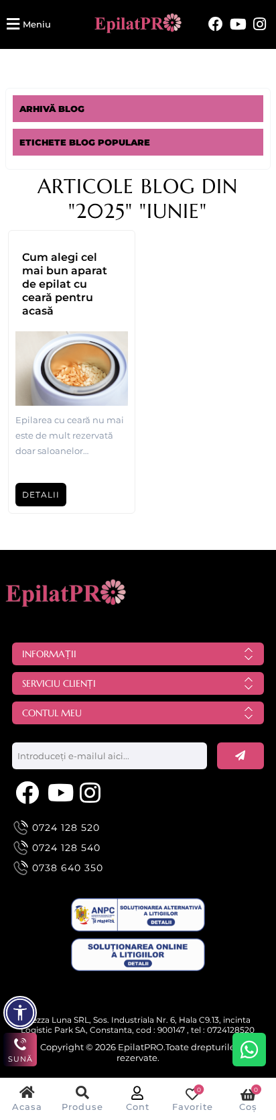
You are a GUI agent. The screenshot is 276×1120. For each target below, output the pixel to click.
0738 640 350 (67, 868)
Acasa (27, 1106)
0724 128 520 (66, 828)
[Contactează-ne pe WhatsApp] (249, 1049)
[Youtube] (238, 24)
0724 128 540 (66, 848)
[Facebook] (215, 24)
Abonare (240, 755)
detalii (41, 495)
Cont (137, 1106)
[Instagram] (259, 24)
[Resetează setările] (20, 1012)
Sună (20, 1059)
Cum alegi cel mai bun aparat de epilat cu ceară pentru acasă (64, 284)
